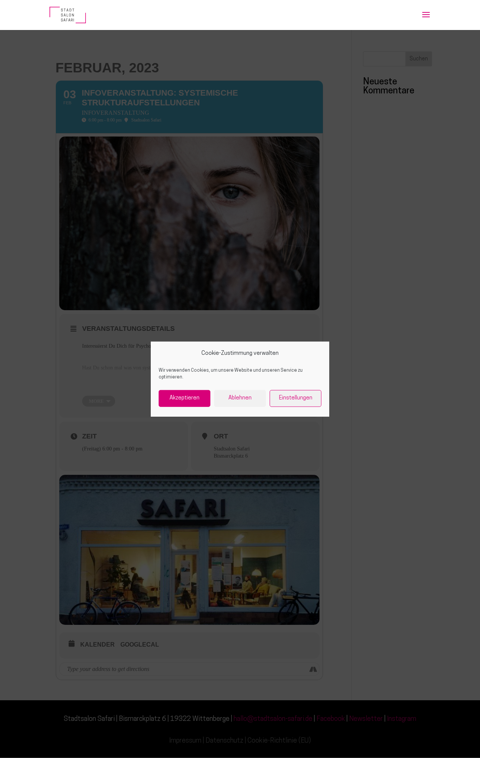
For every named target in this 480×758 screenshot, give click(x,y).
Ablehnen (240, 398)
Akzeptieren (185, 398)
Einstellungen (295, 398)
